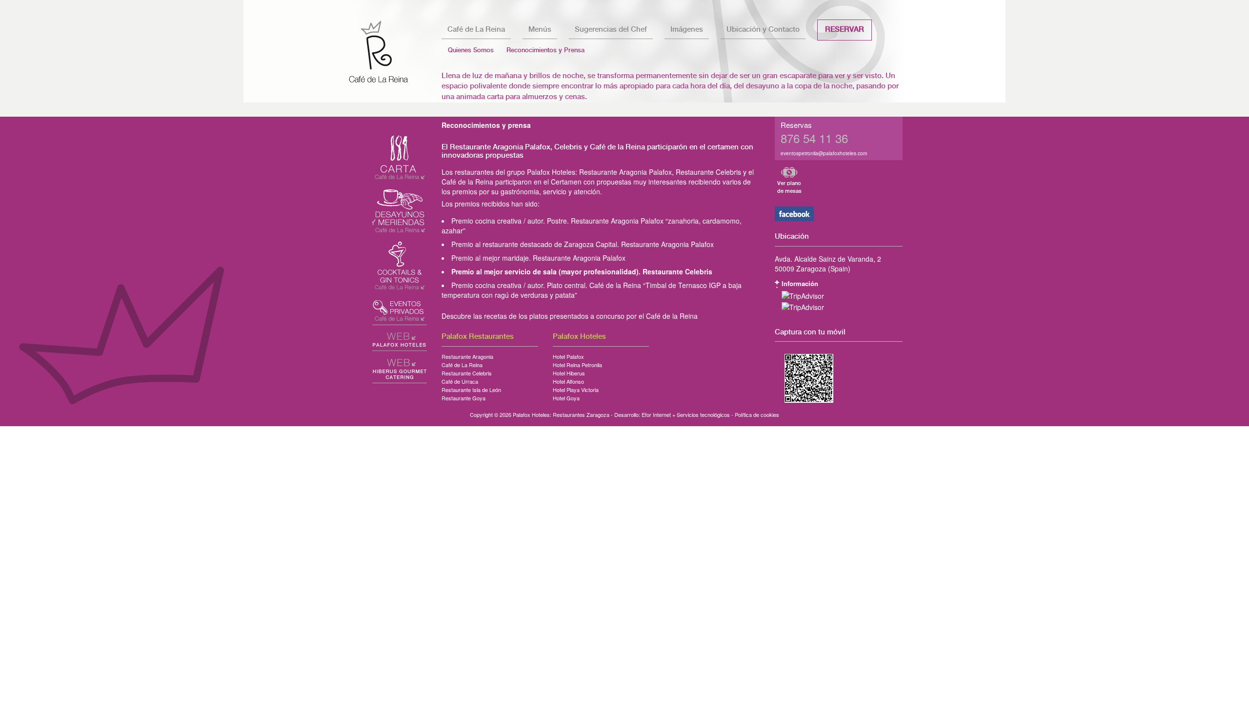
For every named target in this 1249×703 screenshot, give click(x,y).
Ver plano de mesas (789, 187)
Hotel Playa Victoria (576, 388)
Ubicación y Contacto (763, 29)
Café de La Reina (476, 29)
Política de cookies (757, 414)
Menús (539, 29)
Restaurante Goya (463, 396)
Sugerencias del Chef (611, 29)
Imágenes (686, 29)
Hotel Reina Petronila (577, 363)
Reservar (844, 29)
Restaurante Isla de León (471, 388)
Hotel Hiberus (569, 371)
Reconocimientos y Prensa (545, 50)
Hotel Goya (566, 396)
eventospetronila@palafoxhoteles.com (824, 153)
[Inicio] (386, 51)
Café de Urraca (460, 379)
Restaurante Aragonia (467, 354)
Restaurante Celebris (467, 371)
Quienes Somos (471, 50)
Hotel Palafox (568, 354)
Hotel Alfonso (568, 379)
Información (800, 283)
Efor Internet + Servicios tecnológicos (686, 414)
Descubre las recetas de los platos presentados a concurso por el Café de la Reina (570, 316)
